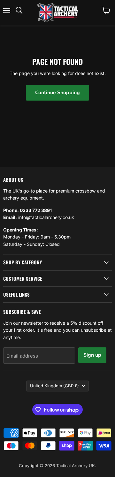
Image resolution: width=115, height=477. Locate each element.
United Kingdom (54, 385)
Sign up (92, 355)
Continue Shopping (57, 92)
